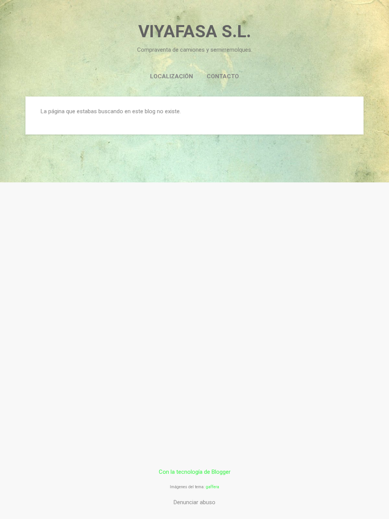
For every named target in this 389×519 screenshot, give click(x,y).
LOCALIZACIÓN (171, 76)
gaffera (212, 486)
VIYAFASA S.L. (194, 31)
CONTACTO (223, 76)
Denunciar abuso (194, 502)
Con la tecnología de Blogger (195, 471)
